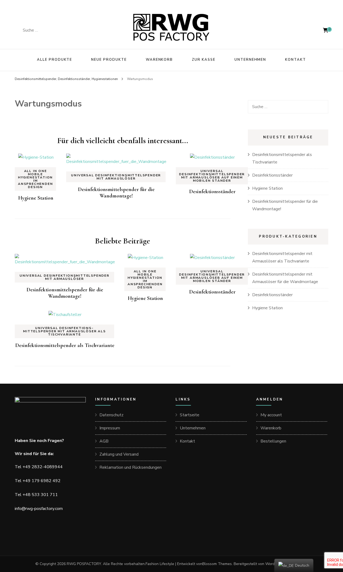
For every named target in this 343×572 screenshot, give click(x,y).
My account (271, 415)
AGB (104, 441)
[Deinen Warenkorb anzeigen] (325, 30)
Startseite (189, 415)
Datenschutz (111, 415)
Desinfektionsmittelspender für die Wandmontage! (116, 192)
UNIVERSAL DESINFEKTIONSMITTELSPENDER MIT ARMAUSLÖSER (116, 177)
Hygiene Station (35, 198)
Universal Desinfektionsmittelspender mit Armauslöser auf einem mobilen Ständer (212, 176)
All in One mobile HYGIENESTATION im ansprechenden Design (35, 179)
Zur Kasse (203, 59)
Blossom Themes (217, 563)
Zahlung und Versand (119, 454)
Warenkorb (159, 59)
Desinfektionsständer (212, 191)
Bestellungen (273, 441)
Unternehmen (250, 59)
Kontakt (295, 59)
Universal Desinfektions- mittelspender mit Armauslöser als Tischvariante (64, 331)
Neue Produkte (108, 59)
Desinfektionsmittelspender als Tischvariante (64, 345)
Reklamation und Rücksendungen (130, 467)
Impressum (109, 428)
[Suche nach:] (58, 30)
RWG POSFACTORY (84, 563)
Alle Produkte (54, 59)
